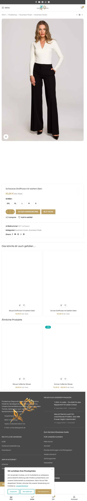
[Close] (52, 469)
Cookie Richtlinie (22, 486)
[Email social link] (39, 2)
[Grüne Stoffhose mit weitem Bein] (63, 279)
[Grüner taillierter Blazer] (63, 353)
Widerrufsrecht (50, 454)
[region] (29, 481)
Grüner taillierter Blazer (63, 384)
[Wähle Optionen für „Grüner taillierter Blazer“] (61, 379)
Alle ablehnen (27, 491)
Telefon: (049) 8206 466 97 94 (14, 424)
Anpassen (13, 491)
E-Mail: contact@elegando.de (14, 428)
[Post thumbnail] (48, 405)
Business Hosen (40, 15)
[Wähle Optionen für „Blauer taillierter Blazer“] (20, 379)
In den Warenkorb (28, 212)
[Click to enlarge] (5, 136)
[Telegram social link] (49, 2)
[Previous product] (76, 15)
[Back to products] (79, 15)
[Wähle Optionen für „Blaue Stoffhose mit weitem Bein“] (20, 305)
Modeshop (12, 15)
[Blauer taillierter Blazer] (22, 353)
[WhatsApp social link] (45, 2)
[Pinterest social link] (42, 2)
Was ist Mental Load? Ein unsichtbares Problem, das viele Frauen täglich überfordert (67, 416)
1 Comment (72, 408)
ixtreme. (5, 464)
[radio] (8, 203)
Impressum (6, 450)
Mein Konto (48, 442)
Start (4, 15)
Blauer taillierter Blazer (22, 384)
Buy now (48, 212)
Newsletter (48, 463)
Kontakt (47, 446)
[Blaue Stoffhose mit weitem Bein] (22, 279)
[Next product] (82, 15)
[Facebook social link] (36, 2)
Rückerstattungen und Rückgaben (58, 450)
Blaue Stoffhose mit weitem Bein (22, 311)
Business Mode (25, 15)
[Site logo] (42, 7)
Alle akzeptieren (43, 491)
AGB (4, 442)
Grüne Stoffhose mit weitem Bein (63, 311)
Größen (9, 199)
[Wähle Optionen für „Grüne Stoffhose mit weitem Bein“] (61, 305)
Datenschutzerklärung (11, 446)
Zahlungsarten (50, 458)
